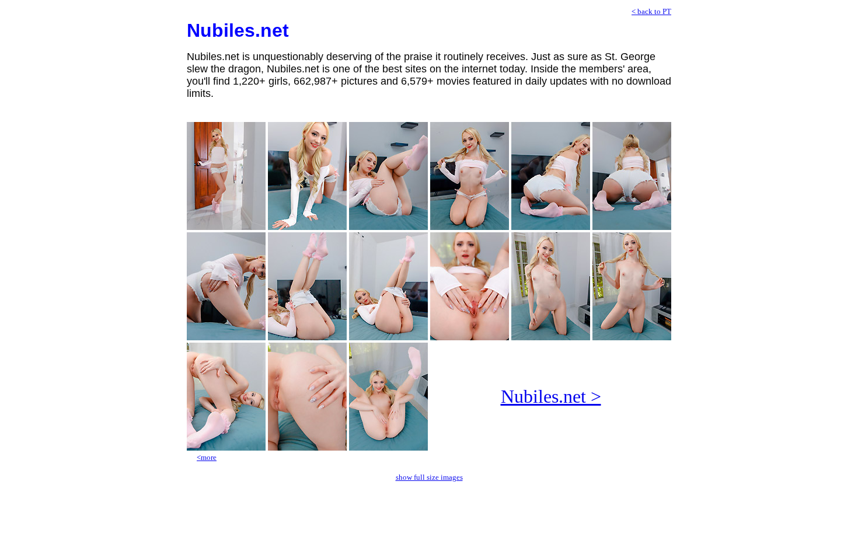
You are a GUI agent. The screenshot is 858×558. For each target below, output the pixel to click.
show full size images (429, 477)
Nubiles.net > (551, 396)
